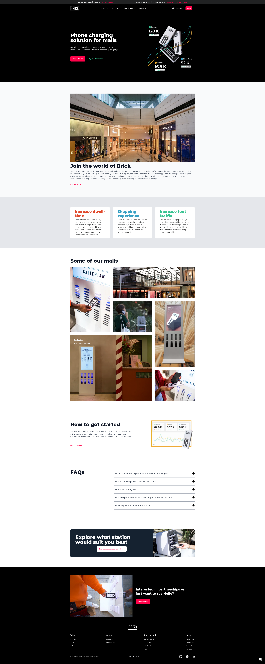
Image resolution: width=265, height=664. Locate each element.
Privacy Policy (190, 639)
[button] (260, 659)
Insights (72, 646)
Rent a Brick (73, 639)
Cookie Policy (190, 642)
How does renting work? (127, 489)
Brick (72, 635)
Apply (146, 649)
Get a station (109, 639)
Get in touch (143, 602)
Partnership (150, 635)
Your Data (189, 649)
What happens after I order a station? (133, 505)
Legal (189, 635)
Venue (109, 635)
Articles (72, 642)
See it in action (97, 59)
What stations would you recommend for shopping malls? (143, 473)
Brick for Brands (110, 642)
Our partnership (149, 639)
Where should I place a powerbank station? (136, 481)
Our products (148, 642)
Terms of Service (190, 646)
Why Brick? (147, 646)
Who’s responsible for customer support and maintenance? (144, 497)
